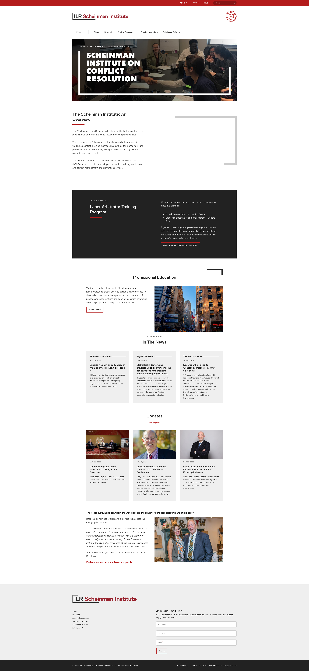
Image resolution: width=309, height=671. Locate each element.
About (96, 32)
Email (160, 642)
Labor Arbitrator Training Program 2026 (154, 224)
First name (162, 624)
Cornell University (86, 665)
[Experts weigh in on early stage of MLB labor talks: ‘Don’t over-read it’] (107, 377)
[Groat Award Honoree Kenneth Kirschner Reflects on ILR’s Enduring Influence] (201, 465)
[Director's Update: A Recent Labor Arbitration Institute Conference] (154, 465)
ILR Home (82, 46)
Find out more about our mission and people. (109, 562)
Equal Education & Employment (222, 665)
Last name (162, 633)
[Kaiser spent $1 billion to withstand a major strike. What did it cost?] (201, 377)
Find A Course (95, 309)
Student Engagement (127, 32)
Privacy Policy (182, 665)
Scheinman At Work (171, 32)
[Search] (234, 3)
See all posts (154, 422)
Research (108, 32)
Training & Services (149, 32)
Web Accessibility (199, 665)
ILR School (99, 665)
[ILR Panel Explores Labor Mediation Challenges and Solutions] (107, 465)
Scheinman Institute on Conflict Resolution (121, 665)
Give (206, 3)
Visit (196, 3)
